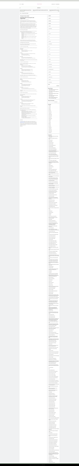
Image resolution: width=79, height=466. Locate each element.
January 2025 (50, 128)
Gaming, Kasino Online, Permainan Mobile (53, 202)
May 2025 (50, 123)
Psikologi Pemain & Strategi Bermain (52, 358)
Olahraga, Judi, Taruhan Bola (51, 278)
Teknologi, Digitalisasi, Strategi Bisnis (52, 443)
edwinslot (50, 164)
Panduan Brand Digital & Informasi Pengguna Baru (54, 297)
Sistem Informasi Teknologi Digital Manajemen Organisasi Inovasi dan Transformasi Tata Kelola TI (54, 366)
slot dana (49, 74)
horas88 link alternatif (51, 212)
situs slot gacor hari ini (51, 69)
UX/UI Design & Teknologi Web (52, 462)
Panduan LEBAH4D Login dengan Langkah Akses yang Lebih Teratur (48, 0)
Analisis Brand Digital (51, 146)
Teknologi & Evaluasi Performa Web (52, 400)
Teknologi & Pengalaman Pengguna (52, 412)
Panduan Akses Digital (51, 289)
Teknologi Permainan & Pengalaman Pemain (53, 437)
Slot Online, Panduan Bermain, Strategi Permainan (54, 381)
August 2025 (50, 119)
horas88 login (50, 213)
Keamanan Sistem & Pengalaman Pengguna (53, 251)
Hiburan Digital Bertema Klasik (52, 206)
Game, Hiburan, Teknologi (51, 193)
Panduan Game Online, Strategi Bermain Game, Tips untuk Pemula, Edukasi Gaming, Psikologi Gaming (53, 313)
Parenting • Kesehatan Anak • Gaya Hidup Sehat (53, 333)
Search (49, 84)
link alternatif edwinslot (51, 266)
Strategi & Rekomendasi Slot (51, 393)
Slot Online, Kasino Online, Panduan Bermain (53, 377)
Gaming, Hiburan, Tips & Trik (51, 201)
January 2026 (50, 113)
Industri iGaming (50, 219)
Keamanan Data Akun (51, 239)
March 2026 (50, 110)
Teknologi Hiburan (50, 432)
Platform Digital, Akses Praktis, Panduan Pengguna (54, 355)
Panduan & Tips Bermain (51, 282)
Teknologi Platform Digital (51, 438)
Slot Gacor (50, 41)
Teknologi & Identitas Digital (51, 401)
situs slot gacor (50, 28)
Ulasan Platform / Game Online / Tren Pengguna (53, 458)
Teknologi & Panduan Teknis (51, 411)
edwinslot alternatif (51, 165)
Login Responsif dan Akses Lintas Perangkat (53, 273)
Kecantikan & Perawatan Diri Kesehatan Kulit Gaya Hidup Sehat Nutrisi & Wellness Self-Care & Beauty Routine (54, 256)
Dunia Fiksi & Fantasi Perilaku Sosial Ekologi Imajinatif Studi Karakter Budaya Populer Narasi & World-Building (54, 162)
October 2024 (50, 132)
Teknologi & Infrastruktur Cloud (52, 404)
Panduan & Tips (50, 281)
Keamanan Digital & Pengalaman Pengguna (53, 244)
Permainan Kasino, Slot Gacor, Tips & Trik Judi (53, 347)
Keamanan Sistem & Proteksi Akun (52, 252)
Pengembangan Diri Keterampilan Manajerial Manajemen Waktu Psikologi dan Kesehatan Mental (53, 337)
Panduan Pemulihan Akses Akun (52, 326)
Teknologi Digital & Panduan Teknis (52, 427)
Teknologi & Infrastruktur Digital (52, 405)
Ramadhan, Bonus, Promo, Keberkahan (52, 359)
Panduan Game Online (51, 310)
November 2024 (50, 131)
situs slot (50, 61)
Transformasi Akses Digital (51, 447)
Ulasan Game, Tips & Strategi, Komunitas (53, 457)
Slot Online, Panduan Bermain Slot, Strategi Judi (53, 380)
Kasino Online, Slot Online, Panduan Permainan (53, 234)
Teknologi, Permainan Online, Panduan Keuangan (54, 446)
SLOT (49, 368)
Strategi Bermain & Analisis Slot (52, 394)
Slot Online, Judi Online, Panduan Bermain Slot (53, 376)
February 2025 (50, 127)
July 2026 (50, 105)
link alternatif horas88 (51, 267)
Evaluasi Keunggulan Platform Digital (52, 170)
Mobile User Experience (51, 277)
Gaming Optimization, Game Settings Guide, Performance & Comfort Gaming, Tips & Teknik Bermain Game (53, 198)
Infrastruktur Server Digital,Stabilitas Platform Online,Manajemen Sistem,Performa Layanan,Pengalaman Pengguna (53, 224)
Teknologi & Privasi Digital (51, 415)
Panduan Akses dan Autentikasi (52, 288)
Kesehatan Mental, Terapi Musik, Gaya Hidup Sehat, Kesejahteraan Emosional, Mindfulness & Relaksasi (53, 262)
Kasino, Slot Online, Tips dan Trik (52, 235)
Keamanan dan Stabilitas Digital (52, 238)
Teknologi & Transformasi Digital (52, 416)
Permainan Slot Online (51, 350)
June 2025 (50, 122)
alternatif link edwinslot (51, 142)
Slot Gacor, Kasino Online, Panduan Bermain (53, 371)
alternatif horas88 (50, 141)
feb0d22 (21, 19)
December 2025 (50, 114)
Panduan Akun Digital (51, 293)
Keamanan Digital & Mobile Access (52, 243)
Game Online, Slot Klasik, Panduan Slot (53, 190)
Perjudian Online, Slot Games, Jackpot (52, 341)
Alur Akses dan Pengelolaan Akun (52, 145)
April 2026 (50, 109)
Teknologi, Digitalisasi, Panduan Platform (53, 442)
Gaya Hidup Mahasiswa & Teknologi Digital (53, 205)
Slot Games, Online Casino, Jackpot (52, 372)
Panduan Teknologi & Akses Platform (52, 332)
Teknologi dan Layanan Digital (52, 422)
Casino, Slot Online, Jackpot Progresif (52, 160)
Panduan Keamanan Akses (51, 314)
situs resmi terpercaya (51, 367)
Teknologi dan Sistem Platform (52, 423)
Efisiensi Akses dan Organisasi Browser (53, 169)
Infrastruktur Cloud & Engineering (52, 220)
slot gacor (50, 33)
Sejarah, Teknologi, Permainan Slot (52, 363)
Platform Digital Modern (51, 354)
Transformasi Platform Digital (52, 451)
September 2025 (50, 118)
